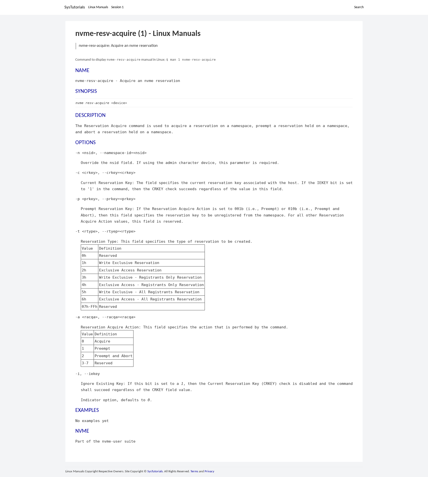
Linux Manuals (98, 7)
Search (359, 7)
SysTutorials (74, 7)
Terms (194, 471)
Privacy (209, 471)
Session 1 (117, 7)
